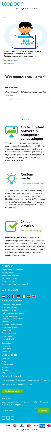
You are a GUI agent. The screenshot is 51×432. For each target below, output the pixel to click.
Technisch (6, 351)
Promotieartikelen (9, 327)
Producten (6, 348)
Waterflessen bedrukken (12, 319)
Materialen (6, 346)
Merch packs (7, 336)
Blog (4, 361)
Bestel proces (8, 281)
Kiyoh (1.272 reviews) (26, 9)
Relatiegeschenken (12, 300)
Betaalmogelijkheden (11, 275)
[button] (22, 119)
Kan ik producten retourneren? (15, 284)
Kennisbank (8, 339)
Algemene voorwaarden (12, 269)
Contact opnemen (12, 391)
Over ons (6, 358)
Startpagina (12, 60)
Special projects (9, 333)
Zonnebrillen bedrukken (12, 324)
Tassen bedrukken (10, 321)
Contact (10, 63)
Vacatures (6, 367)
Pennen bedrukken (10, 316)
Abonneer (43, 410)
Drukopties (6, 343)
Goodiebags (7, 330)
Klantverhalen (8, 364)
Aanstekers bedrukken (11, 304)
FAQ (4, 373)
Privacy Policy (8, 272)
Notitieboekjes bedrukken (13, 313)
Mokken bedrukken (10, 310)
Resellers (6, 370)
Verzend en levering (10, 278)
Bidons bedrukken (9, 307)
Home (4, 17)
